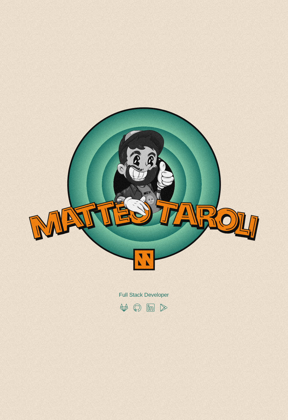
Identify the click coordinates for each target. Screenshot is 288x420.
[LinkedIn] (150, 308)
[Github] (137, 308)
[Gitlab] (124, 308)
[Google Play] (164, 308)
